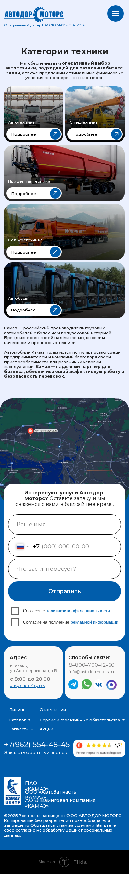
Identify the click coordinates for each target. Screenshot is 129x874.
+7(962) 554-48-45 (37, 744)
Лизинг (17, 709)
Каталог (17, 720)
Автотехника (21, 122)
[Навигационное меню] (115, 13)
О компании (53, 709)
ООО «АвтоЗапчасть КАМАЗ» (50, 794)
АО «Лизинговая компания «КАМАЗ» (60, 803)
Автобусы (18, 298)
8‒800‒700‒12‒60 (92, 665)
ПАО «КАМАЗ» (37, 786)
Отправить (64, 591)
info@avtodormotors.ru (91, 671)
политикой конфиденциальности (78, 610)
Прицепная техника (29, 181)
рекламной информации (94, 622)
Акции (46, 729)
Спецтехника (83, 122)
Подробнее (23, 134)
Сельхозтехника (25, 240)
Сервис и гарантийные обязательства (80, 720)
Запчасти (19, 729)
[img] (33, 114)
